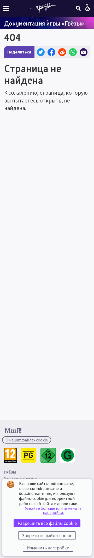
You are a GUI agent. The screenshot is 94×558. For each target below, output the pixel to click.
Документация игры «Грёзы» (44, 23)
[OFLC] (67, 455)
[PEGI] (10, 455)
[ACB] (28, 455)
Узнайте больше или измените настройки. (53, 510)
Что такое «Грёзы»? (21, 478)
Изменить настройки (48, 548)
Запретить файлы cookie (47, 535)
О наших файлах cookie (26, 439)
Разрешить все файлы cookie (47, 523)
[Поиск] (78, 8)
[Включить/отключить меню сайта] (6, 8)
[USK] (48, 455)
